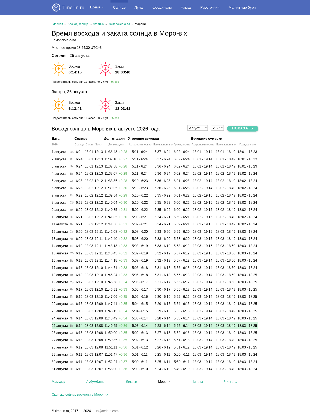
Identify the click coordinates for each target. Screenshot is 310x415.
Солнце (119, 7)
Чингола (230, 381)
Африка (98, 23)
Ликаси (131, 381)
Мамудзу (58, 381)
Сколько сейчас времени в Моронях (80, 394)
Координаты (162, 7)
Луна (139, 7)
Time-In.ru (73, 7)
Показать (242, 128)
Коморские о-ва (119, 23)
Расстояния (210, 7)
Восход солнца (78, 23)
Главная (57, 23)
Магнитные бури (242, 7)
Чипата (197, 381)
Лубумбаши (95, 381)
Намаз (186, 7)
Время (95, 7)
